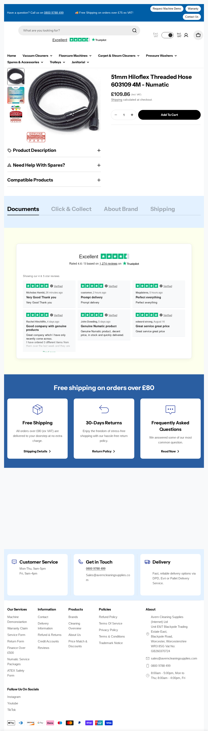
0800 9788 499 (54, 12)
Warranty (193, 8)
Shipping (116, 99)
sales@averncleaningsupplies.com (174, 658)
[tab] (23, 210)
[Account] (186, 35)
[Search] (134, 30)
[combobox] (79, 30)
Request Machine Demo (167, 8)
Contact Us (191, 16)
